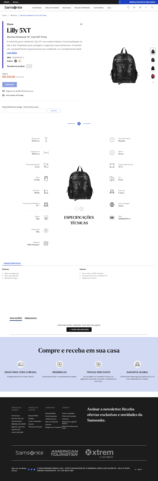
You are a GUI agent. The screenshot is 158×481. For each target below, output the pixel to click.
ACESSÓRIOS (99, 8)
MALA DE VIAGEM (52, 8)
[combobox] (139, 469)
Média (29, 66)
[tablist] (79, 264)
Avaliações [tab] (16, 319)
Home (4, 15)
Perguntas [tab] (31, 319)
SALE (109, 8)
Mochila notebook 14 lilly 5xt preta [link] (33, 15)
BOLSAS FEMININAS (82, 8)
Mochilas (14, 15)
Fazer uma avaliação (81, 330)
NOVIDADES (37, 8)
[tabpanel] (79, 286)
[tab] (12, 263)
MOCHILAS (67, 8)
